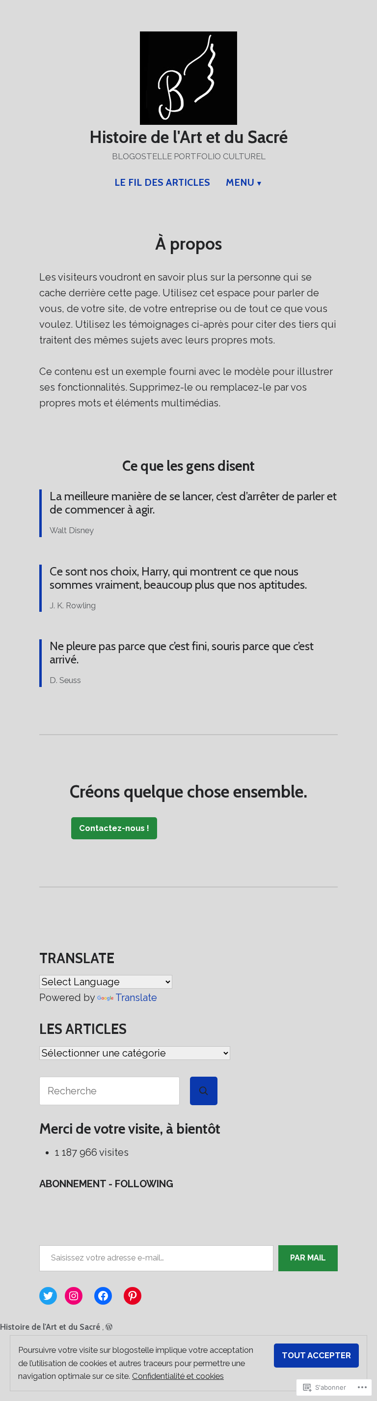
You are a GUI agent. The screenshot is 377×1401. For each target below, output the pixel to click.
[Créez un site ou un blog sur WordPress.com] (109, 1327)
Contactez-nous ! (114, 828)
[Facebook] (103, 1296)
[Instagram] (73, 1296)
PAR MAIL (308, 1257)
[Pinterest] (132, 1296)
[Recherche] (203, 1091)
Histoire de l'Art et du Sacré (188, 137)
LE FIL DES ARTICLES (162, 182)
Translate (136, 997)
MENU (240, 182)
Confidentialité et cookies (178, 1376)
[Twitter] (48, 1296)
